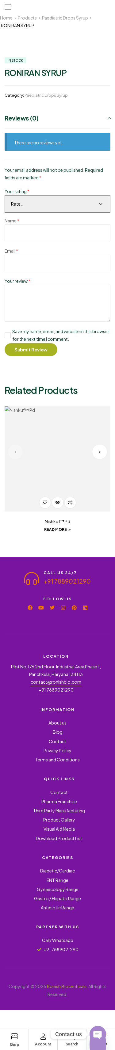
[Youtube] (41, 607)
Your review (17, 281)
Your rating (17, 191)
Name (12, 220)
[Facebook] (30, 607)
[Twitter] (52, 607)
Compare (70, 503)
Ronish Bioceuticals (66, 986)
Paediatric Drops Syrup (46, 95)
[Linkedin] (85, 607)
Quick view (57, 503)
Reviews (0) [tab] (22, 118)
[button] (15, 451)
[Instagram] (63, 607)
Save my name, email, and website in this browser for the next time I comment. (60, 335)
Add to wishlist (45, 503)
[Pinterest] (74, 607)
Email (11, 251)
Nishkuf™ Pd (57, 521)
